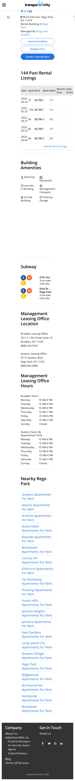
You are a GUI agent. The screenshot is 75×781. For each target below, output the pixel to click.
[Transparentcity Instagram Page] (54, 743)
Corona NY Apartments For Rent (37, 560)
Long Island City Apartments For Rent (37, 645)
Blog (8, 759)
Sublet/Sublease (17, 753)
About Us (11, 733)
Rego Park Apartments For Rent (37, 666)
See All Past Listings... (56, 146)
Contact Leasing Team (37, 56)
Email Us (45, 733)
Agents (12, 749)
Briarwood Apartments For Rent (37, 549)
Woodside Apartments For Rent (37, 708)
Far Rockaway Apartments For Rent (37, 581)
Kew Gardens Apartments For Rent (37, 634)
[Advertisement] (29, 26)
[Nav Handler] (4, 5)
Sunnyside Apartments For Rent (37, 698)
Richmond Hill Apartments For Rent (37, 687)
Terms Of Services (17, 763)
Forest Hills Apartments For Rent (37, 602)
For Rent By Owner (19, 745)
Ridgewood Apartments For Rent (37, 677)
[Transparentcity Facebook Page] (42, 743)
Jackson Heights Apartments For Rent (37, 613)
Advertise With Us (17, 737)
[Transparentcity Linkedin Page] (60, 743)
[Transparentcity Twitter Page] (48, 743)
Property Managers (19, 741)
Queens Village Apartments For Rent (37, 655)
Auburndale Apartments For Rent (37, 528)
